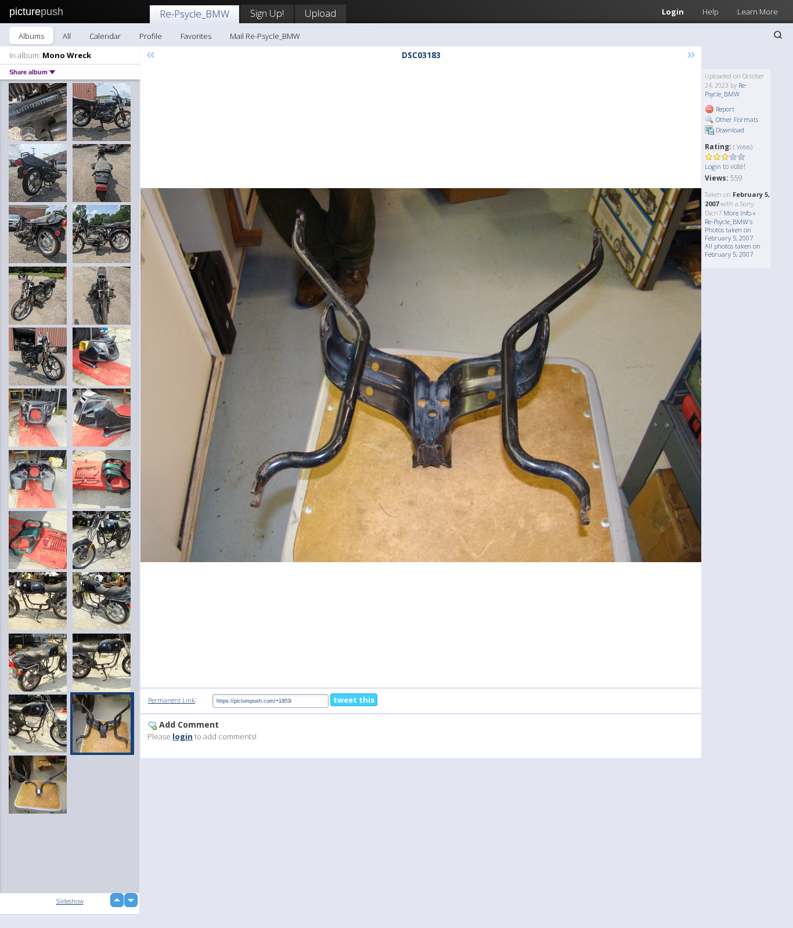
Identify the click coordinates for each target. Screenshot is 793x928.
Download (729, 129)
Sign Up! (267, 13)
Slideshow (70, 901)
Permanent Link (171, 700)
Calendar (105, 36)
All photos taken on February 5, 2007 (732, 250)
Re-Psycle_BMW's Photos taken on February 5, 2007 (729, 229)
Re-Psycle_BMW (194, 13)
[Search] (778, 35)
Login (673, 11)
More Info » (739, 212)
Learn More (757, 11)
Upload (320, 13)
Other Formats (736, 119)
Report (724, 109)
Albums (31, 36)
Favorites (196, 36)
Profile (150, 36)
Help (710, 11)
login (182, 736)
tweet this (353, 700)
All (67, 36)
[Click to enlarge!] (420, 375)
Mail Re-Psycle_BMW (265, 36)
